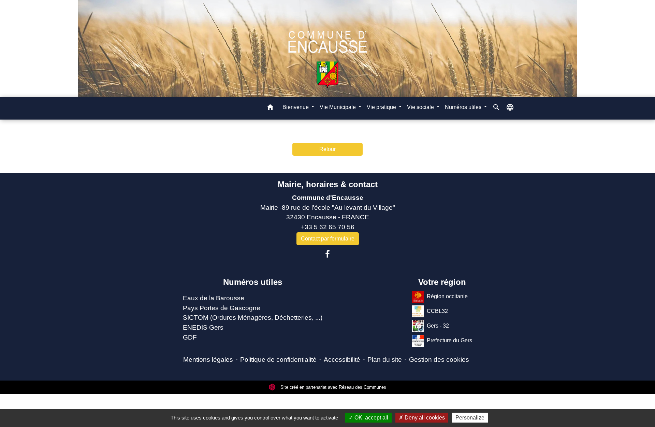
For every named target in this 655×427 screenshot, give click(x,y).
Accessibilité (342, 359)
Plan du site (384, 359)
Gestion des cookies (439, 359)
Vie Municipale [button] (338, 107)
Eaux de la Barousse (213, 298)
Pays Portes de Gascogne (221, 308)
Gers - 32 (438, 326)
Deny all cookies (424, 418)
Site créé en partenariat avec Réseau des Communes (332, 387)
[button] (270, 108)
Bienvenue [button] (296, 107)
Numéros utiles (252, 282)
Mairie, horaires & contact (328, 184)
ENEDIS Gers (203, 327)
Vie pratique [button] (382, 107)
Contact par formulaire (327, 239)
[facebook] (327, 254)
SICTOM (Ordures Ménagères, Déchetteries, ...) (252, 317)
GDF (190, 337)
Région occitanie (447, 296)
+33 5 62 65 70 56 (327, 227)
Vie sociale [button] (421, 107)
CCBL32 (437, 311)
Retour (327, 149)
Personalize (469, 418)
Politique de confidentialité (278, 359)
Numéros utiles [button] (464, 107)
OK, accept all (370, 418)
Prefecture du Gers (449, 340)
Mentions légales (208, 359)
